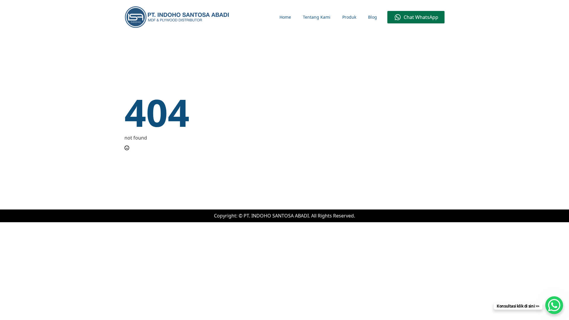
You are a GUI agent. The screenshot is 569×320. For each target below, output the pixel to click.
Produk (349, 17)
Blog (372, 17)
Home (285, 17)
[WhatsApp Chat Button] (554, 305)
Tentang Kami (316, 17)
